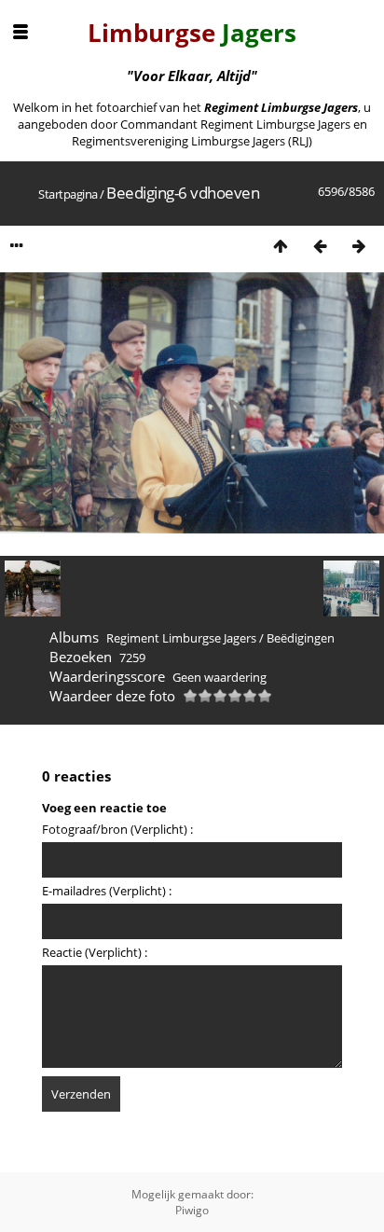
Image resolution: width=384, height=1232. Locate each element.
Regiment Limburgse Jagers (181, 638)
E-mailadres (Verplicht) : (106, 890)
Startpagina (68, 194)
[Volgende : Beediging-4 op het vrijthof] (358, 245)
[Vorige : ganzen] (319, 245)
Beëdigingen (301, 638)
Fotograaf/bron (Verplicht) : (117, 829)
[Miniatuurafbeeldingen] (280, 245)
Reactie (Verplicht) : (94, 952)
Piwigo (192, 1210)
